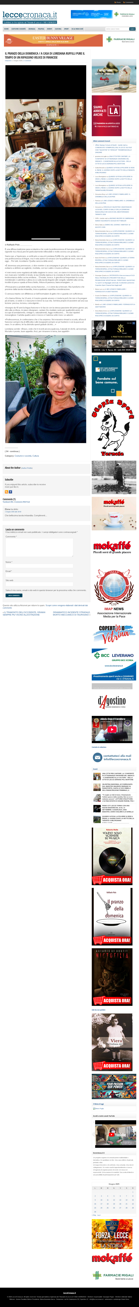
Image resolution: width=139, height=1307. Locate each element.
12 (114, 1200)
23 (95, 1208)
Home (6, 29)
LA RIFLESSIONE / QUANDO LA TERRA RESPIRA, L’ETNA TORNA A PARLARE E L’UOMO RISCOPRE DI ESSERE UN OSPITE (114, 233)
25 (107, 1208)
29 (133, 1208)
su (111, 145)
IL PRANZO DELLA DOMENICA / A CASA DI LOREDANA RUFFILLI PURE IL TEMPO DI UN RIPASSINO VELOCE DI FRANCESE (45, 55)
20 (120, 1204)
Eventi (49, 29)
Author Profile (27, 468)
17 (101, 1204)
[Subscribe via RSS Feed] (6, 491)
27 (120, 1208)
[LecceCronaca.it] (30, 23)
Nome (9, 562)
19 (114, 1204)
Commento (11, 537)
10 (101, 1200)
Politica (41, 29)
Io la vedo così (77, 29)
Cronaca (32, 29)
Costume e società (19, 29)
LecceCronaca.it (69, 1292)
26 (114, 1208)
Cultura (58, 29)
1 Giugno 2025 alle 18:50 (13, 512)
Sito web (9, 580)
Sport (66, 29)
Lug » (99, 1215)
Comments (129, 2)
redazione (8, 60)
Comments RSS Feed (22, 502)
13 (120, 1200)
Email (9, 571)
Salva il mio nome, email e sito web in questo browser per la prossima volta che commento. (46, 590)
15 (133, 1200)
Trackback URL (8, 502)
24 (101, 1208)
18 (107, 1204)
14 (126, 1200)
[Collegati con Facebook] (10, 491)
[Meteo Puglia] (98, 1108)
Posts (119, 2)
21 (126, 1204)
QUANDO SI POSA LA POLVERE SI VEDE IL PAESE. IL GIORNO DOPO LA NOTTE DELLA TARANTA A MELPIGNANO (115, 170)
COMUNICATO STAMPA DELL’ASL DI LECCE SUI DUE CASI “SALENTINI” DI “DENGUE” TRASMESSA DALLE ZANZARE (113, 150)
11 (107, 1200)
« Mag (94, 1215)
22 (133, 1204)
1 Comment (27, 60)
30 (95, 1212)
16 (95, 1204)
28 (126, 1208)
